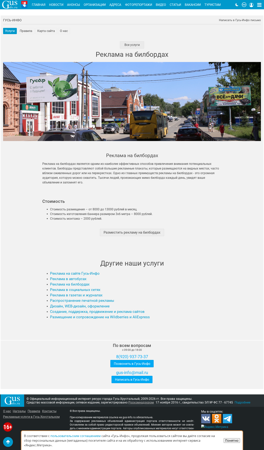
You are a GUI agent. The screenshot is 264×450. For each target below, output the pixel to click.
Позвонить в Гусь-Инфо (132, 364)
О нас (7, 411)
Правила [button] (26, 31)
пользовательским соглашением (75, 436)
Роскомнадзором (141, 402)
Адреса (115, 5)
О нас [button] (64, 31)
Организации (95, 5)
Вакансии (193, 5)
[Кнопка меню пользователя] (251, 4)
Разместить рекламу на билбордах (132, 232)
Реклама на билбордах (69, 284)
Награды (19, 411)
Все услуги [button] (132, 45)
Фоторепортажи (138, 5)
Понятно (231, 440)
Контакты (49, 411)
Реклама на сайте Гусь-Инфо (75, 273)
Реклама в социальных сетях (75, 290)
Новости (56, 5)
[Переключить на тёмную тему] (237, 4)
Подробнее (242, 402)
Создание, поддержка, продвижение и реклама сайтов (97, 312)
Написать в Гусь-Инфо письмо (240, 20)
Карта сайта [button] (46, 31)
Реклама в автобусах (68, 279)
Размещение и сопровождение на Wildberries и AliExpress (100, 317)
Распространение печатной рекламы (82, 301)
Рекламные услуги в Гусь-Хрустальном (31, 417)
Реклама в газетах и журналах (76, 295)
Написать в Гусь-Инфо (132, 379)
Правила (34, 411)
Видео (161, 5)
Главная (38, 5)
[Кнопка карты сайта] (259, 4)
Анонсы (73, 5)
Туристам (212, 5)
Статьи (175, 5)
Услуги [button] (10, 31)
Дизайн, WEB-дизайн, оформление (80, 306)
